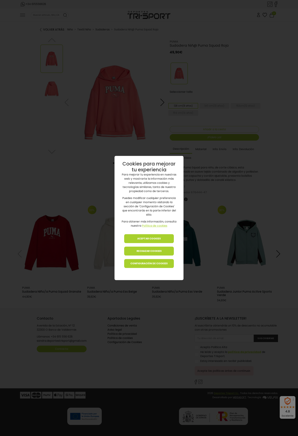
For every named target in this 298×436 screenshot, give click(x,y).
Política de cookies (154, 226)
